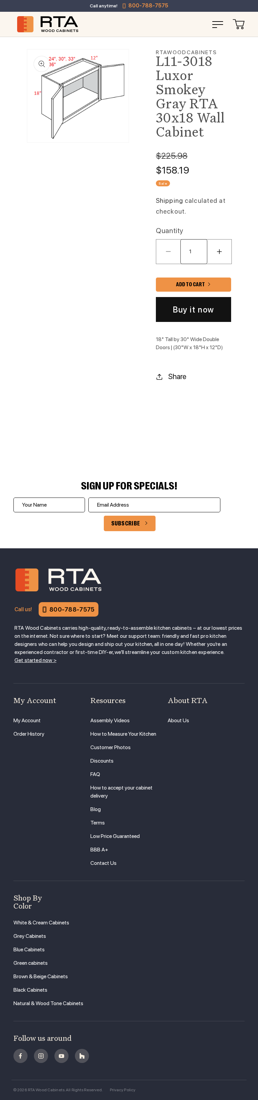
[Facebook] (20, 1056)
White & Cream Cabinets (41, 922)
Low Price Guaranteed (115, 836)
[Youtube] (61, 1056)
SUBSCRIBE (125, 523)
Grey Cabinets (29, 936)
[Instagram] (41, 1056)
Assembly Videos (110, 720)
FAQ (95, 774)
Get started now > (35, 660)
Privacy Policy (123, 1090)
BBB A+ (99, 849)
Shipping (169, 201)
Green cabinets (30, 963)
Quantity (169, 230)
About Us (178, 720)
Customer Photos (110, 747)
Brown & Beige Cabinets (40, 976)
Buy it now (193, 310)
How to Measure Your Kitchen (123, 734)
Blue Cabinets (29, 949)
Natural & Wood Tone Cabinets (48, 1003)
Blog (95, 809)
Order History (28, 734)
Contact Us (103, 863)
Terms (97, 822)
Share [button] (177, 376)
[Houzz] (82, 1056)
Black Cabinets (30, 990)
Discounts (102, 761)
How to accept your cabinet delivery (121, 791)
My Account (27, 720)
